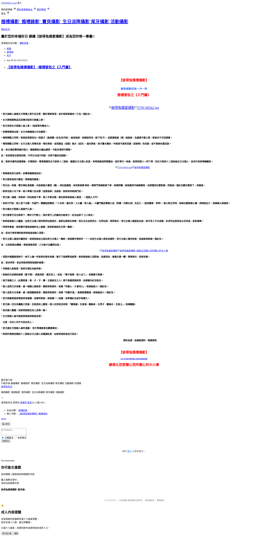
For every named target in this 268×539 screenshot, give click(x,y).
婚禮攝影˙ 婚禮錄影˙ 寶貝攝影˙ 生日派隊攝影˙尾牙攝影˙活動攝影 (64, 21)
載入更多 (5, 424)
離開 (16, 533)
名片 (9, 55)
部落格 (10, 52)
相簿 (9, 49)
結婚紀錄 (22, 410)
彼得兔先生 (6, 386)
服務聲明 (160, 500)
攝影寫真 (24, 43)
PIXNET (113, 500)
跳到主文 (5, 29)
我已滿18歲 (6, 533)
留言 (29, 402)
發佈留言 (5, 441)
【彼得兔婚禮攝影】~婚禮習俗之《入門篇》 (39, 67)
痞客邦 (23, 402)
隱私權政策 (149, 500)
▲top (3, 418)
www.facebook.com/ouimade (134, 358)
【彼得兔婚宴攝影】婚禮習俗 (32, 414)
